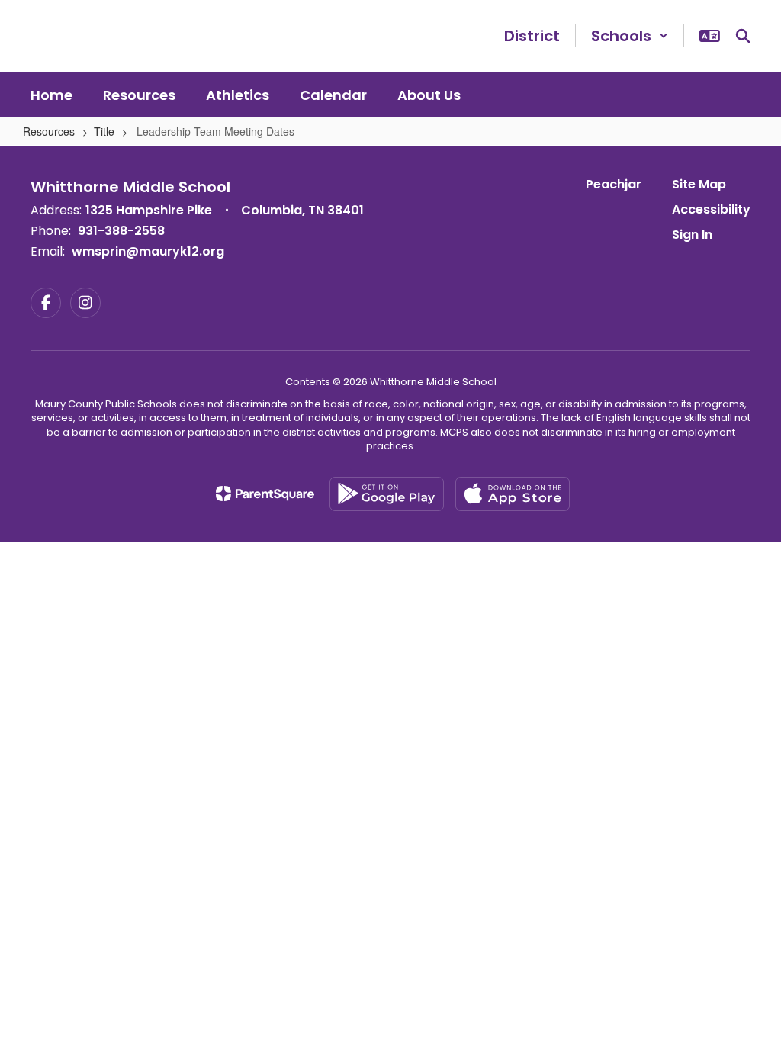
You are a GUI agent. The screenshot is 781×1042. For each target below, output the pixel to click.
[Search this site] (742, 35)
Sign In (692, 234)
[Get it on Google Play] (386, 494)
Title (104, 131)
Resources (49, 131)
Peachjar (613, 184)
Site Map (699, 184)
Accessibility (711, 209)
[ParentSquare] (265, 493)
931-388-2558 (121, 231)
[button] (629, 35)
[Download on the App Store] (512, 494)
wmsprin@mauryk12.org (148, 251)
